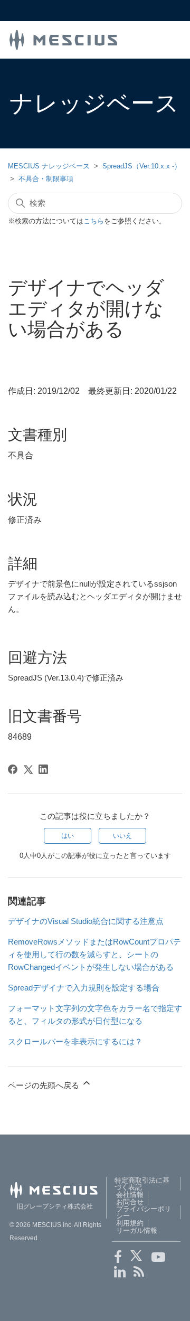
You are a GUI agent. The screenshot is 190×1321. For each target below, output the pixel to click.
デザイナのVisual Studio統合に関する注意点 (86, 921)
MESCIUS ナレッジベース (49, 166)
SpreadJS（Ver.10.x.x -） (141, 166)
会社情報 (130, 1195)
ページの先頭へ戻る (44, 1085)
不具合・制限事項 (45, 179)
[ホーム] (63, 38)
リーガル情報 (136, 1230)
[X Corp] (28, 769)
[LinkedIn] (43, 769)
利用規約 (130, 1223)
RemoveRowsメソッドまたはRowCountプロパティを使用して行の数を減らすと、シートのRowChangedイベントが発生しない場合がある (94, 954)
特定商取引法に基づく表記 (142, 1183)
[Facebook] (12, 769)
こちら (93, 221)
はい (67, 835)
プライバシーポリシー (143, 1212)
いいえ (122, 835)
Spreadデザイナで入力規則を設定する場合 (83, 987)
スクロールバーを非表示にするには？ (75, 1041)
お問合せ (130, 1202)
